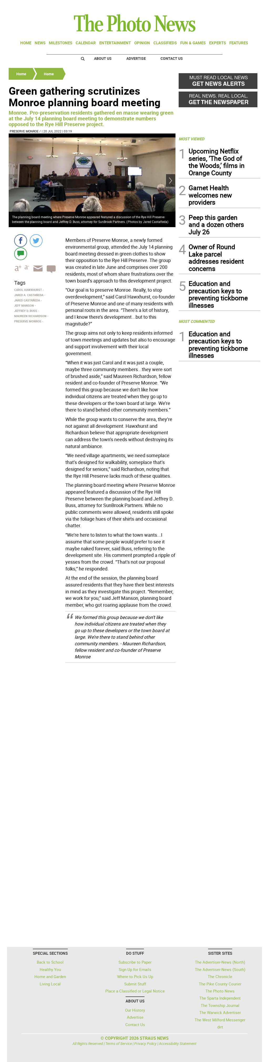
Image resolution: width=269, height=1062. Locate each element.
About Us (103, 58)
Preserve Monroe (24, 131)
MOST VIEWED (191, 138)
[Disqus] (92, 733)
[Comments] (20, 253)
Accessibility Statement (177, 1043)
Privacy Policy (145, 1043)
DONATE (248, 6)
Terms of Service (118, 1043)
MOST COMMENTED (197, 321)
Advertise (136, 58)
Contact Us (172, 58)
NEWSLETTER (218, 6)
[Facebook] (20, 240)
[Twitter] (36, 240)
